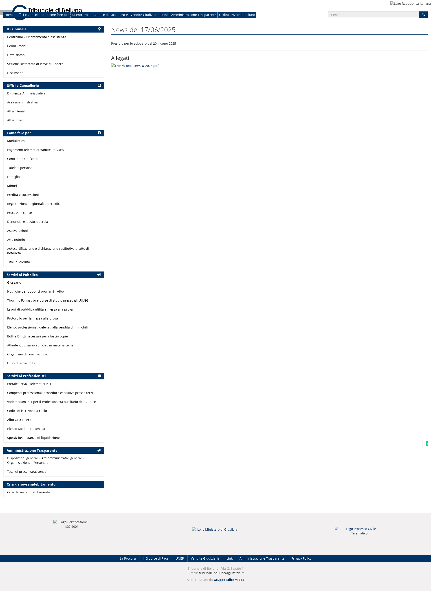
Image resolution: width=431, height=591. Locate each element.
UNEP (123, 15)
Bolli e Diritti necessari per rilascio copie (37, 336)
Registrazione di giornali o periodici (34, 203)
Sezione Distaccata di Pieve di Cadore (35, 64)
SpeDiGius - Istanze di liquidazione (33, 438)
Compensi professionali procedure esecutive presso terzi (50, 393)
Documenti (15, 73)
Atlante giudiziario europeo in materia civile (40, 345)
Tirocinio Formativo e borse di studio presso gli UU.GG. (48, 300)
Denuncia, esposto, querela (27, 221)
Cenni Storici (16, 46)
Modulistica (16, 141)
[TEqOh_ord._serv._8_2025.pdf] (134, 65)
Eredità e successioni (23, 195)
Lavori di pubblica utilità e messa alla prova (40, 309)
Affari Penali (16, 111)
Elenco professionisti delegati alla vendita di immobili (47, 327)
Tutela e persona (20, 168)
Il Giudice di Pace (104, 15)
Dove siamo (15, 55)
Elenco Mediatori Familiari (26, 429)
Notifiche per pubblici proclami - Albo (35, 291)
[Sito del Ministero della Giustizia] (215, 532)
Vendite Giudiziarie (145, 15)
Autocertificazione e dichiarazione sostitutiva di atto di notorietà (48, 250)
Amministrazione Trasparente (193, 15)
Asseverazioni (17, 230)
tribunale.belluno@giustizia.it (221, 573)
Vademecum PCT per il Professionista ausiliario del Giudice (51, 402)
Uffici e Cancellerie (30, 15)
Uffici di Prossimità (21, 363)
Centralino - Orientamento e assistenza (36, 37)
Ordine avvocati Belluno (237, 15)
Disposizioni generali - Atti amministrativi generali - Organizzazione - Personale (46, 460)
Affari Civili (15, 120)
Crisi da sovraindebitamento (28, 492)
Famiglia (13, 177)
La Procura (80, 15)
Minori (12, 186)
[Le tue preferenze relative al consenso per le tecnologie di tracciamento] (426, 443)
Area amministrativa (22, 102)
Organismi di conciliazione (27, 354)
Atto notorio (16, 239)
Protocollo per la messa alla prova (32, 318)
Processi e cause (19, 212)
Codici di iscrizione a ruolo (27, 411)
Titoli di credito (18, 262)
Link (165, 15)
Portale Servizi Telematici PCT (29, 384)
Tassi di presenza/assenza (26, 471)
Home (9, 15)
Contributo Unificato (22, 159)
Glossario (14, 282)
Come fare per (58, 15)
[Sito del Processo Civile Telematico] (359, 532)
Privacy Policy (301, 558)
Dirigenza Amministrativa (26, 93)
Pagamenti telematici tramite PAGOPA (35, 150)
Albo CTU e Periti (19, 420)
